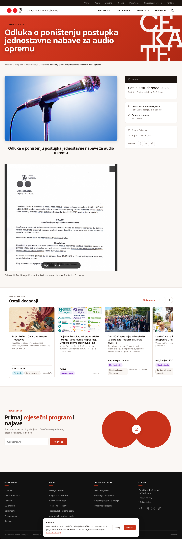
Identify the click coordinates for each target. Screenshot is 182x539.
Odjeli (141, 10)
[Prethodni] (163, 300)
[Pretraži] (172, 10)
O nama (120, 3)
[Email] (146, 143)
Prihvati (129, 527)
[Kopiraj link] (152, 143)
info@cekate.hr (145, 502)
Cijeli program (148, 300)
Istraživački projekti (103, 505)
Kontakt (170, 3)
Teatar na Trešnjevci (58, 505)
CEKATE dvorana (12, 495)
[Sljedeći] (170, 300)
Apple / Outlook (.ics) (141, 135)
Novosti (160, 10)
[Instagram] (147, 508)
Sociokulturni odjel (57, 500)
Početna (8, 64)
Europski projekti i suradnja (106, 500)
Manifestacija (32, 64)
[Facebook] (140, 143)
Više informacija (53, 532)
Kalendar (123, 10)
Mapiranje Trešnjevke (104, 495)
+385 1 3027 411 (146, 498)
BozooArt (173, 535)
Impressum (37, 535)
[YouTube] (153, 508)
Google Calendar (139, 130)
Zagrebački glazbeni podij (61, 516)
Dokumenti (134, 3)
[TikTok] (159, 508)
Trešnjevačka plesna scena (61, 511)
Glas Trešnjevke (101, 490)
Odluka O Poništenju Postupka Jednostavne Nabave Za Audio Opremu (44, 275)
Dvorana (108, 3)
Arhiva (86, 3)
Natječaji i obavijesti (153, 3)
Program (104, 10)
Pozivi (97, 3)
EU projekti (10, 505)
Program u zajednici (58, 495)
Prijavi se (58, 441)
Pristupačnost (11, 516)
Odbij (117, 527)
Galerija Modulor (56, 490)
